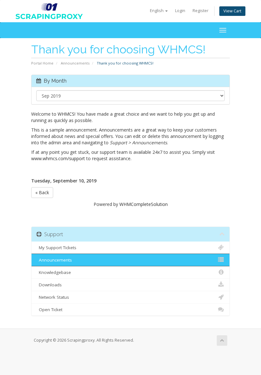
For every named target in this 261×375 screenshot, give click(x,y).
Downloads (49, 285)
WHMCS (66, 114)
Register (200, 10)
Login (180, 10)
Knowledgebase (53, 272)
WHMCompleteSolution (143, 204)
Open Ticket (49, 309)
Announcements (75, 63)
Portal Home (42, 63)
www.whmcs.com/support (58, 158)
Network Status (52, 297)
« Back (42, 192)
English (157, 10)
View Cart (232, 11)
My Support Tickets (56, 247)
